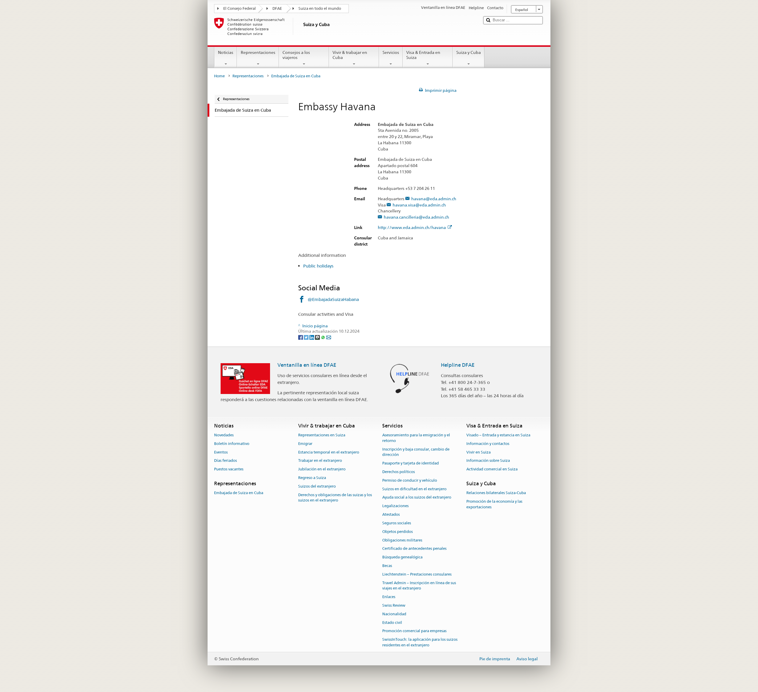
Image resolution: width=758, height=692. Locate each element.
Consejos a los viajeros (296, 55)
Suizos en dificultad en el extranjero (414, 489)
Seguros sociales (396, 523)
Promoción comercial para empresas (414, 631)
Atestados (391, 514)
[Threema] (318, 336)
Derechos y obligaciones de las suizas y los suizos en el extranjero (335, 498)
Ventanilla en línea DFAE (306, 365)
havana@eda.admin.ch (433, 199)
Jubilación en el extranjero (322, 469)
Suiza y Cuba (468, 52)
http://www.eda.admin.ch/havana (412, 227)
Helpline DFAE (458, 365)
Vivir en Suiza (478, 452)
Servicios (391, 52)
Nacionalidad (394, 614)
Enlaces (388, 597)
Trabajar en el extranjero (320, 461)
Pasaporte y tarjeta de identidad (410, 463)
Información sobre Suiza (488, 461)
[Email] (328, 336)
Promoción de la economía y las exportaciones (494, 504)
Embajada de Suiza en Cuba (238, 493)
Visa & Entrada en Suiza (423, 55)
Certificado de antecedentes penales (414, 549)
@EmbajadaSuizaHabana (333, 299)
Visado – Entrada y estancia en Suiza (498, 435)
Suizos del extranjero (317, 486)
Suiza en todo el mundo (319, 8)
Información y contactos (487, 443)
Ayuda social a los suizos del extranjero (416, 497)
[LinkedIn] (312, 336)
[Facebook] (301, 336)
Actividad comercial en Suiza (492, 469)
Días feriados (225, 461)
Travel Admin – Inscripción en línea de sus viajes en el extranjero (419, 586)
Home (219, 76)
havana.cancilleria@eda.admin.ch (416, 217)
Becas (387, 565)
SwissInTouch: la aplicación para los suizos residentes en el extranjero (419, 642)
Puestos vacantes (228, 469)
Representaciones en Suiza (321, 435)
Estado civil (392, 622)
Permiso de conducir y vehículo (409, 480)
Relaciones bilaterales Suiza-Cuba (496, 493)
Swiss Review (393, 605)
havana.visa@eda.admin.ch (419, 205)
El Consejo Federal (239, 8)
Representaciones (258, 52)
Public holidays (318, 266)
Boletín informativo (231, 443)
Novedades (224, 435)
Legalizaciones (395, 506)
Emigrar (305, 443)
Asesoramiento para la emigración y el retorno (416, 438)
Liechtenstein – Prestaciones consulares (417, 574)
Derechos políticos (398, 472)
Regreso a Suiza (312, 477)
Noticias (225, 52)
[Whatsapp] (323, 336)
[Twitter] (306, 336)
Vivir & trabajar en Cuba (350, 55)
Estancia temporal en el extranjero (328, 452)
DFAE (277, 8)
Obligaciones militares (402, 540)
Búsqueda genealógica (402, 557)
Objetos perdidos (397, 531)
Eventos (221, 452)
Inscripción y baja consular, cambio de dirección (415, 452)
